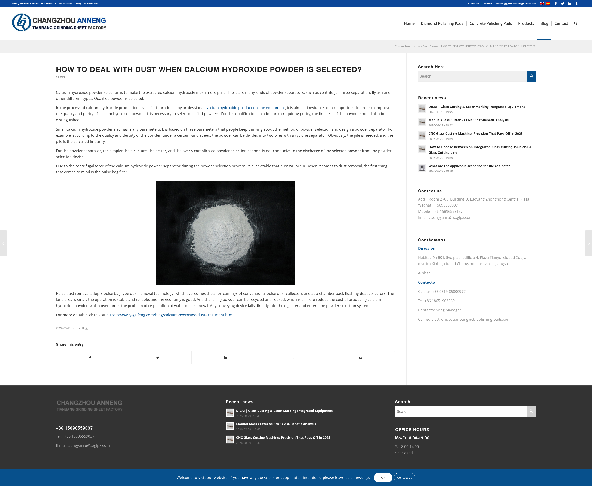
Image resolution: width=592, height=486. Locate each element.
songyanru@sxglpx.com (452, 217)
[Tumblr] (576, 3)
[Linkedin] (569, 3)
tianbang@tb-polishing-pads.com (482, 319)
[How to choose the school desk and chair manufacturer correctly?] (3, 243)
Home (416, 46)
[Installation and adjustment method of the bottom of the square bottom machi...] (588, 243)
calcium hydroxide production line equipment (245, 107)
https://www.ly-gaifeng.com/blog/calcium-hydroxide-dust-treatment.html (169, 314)
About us (473, 3)
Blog (425, 46)
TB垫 (84, 328)
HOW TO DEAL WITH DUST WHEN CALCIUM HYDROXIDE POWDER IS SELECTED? (209, 69)
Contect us (404, 477)
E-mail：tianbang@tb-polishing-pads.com (510, 3)
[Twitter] (562, 3)
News (435, 46)
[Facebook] (555, 3)
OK (383, 477)
